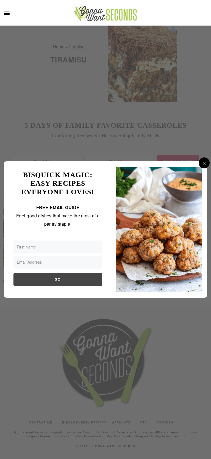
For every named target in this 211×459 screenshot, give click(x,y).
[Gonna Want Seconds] (105, 16)
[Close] (204, 162)
